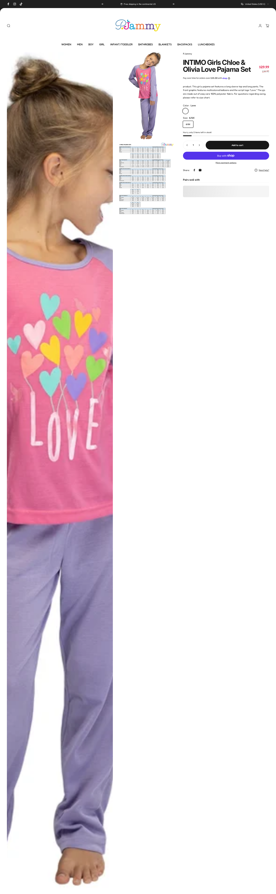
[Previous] (102, 4)
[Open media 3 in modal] (145, 178)
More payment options (226, 162)
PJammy (187, 53)
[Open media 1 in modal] (60, 471)
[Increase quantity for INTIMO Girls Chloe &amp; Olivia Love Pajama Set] (200, 145)
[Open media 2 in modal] (145, 95)
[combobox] (255, 4)
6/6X (188, 124)
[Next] (173, 4)
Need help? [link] (264, 170)
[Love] (185, 111)
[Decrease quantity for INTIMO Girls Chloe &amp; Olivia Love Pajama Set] (186, 145)
